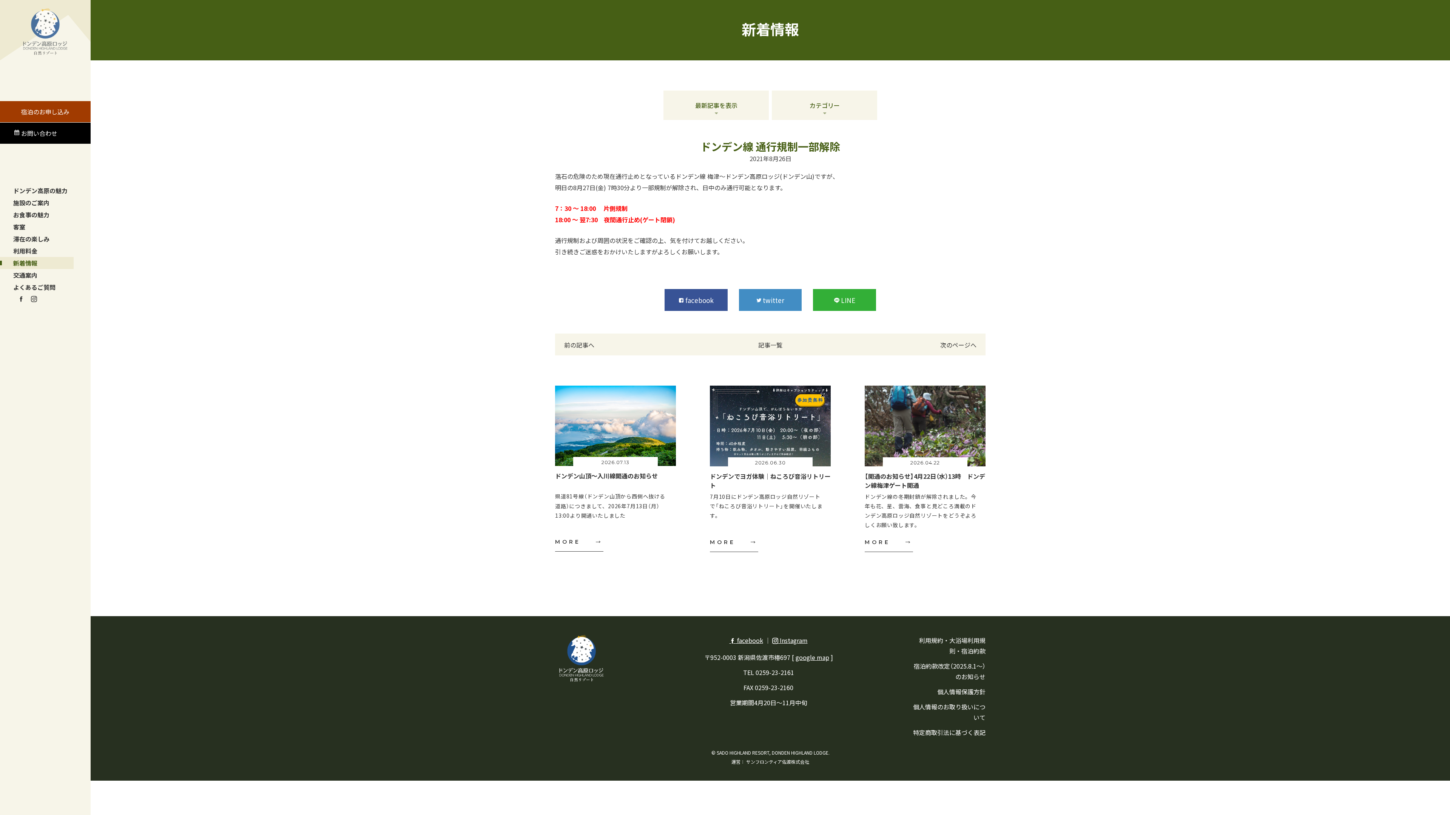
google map (812, 657)
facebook (749, 640)
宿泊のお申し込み (45, 111)
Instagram (793, 640)
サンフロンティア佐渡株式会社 (777, 761)
